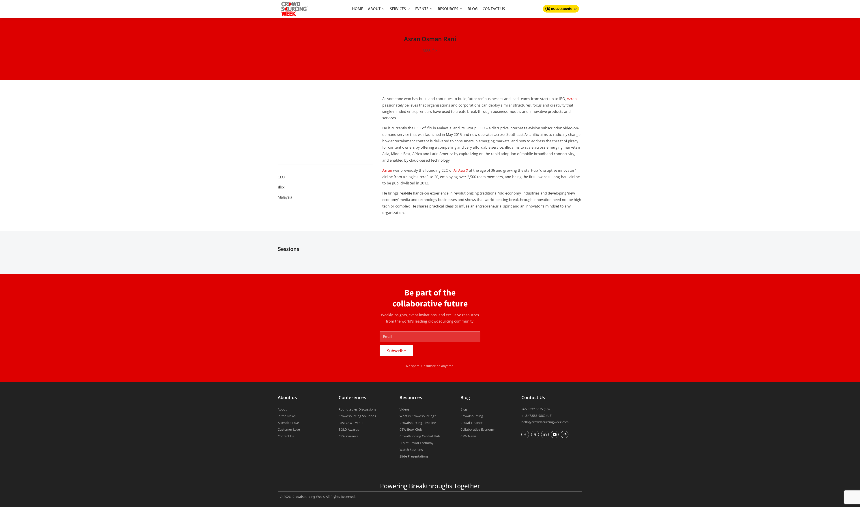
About (374, 8)
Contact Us (494, 8)
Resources (448, 8)
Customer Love (289, 430)
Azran (572, 98)
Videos (404, 409)
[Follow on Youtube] (555, 434)
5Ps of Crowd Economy (416, 443)
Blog (473, 8)
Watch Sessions (411, 450)
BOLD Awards (349, 430)
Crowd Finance (471, 423)
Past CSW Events (351, 423)
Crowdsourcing (471, 416)
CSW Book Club (411, 430)
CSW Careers (348, 436)
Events (421, 8)
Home (357, 8)
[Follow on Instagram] (564, 434)
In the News (287, 416)
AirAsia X (461, 170)
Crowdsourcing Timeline (418, 423)
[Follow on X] (290, 208)
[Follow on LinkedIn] (281, 208)
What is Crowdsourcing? (418, 416)
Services (398, 8)
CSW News (468, 436)
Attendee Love (288, 423)
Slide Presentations (414, 456)
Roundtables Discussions (357, 409)
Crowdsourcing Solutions (357, 416)
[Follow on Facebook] (525, 434)
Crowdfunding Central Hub (420, 436)
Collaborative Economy (477, 430)
